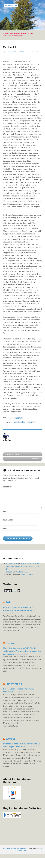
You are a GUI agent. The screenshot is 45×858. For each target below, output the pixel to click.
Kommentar (7, 487)
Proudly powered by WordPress (15, 848)
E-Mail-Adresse (8, 520)
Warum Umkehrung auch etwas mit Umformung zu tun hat (22, 566)
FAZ (8, 602)
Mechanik (31, 422)
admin (8, 52)
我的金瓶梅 (18, 418)
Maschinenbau (19, 422)
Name (5, 511)
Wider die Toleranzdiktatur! (18, 33)
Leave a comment (34, 52)
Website (5, 528)
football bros (12, 563)
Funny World (14, 683)
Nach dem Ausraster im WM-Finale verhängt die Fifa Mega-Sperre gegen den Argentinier (22, 651)
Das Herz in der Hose (12, 454)
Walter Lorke (21, 572)
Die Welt (11, 643)
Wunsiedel (35, 459)
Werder (10, 738)
